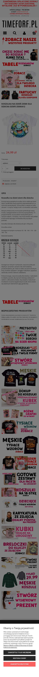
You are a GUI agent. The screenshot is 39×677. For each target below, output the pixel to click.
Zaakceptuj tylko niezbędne (19, 652)
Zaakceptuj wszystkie (20, 664)
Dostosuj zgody (19, 658)
